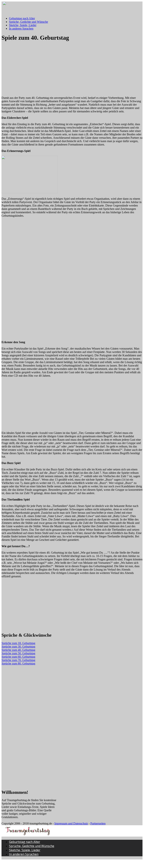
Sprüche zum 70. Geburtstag (18, 660)
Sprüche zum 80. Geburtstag (18, 663)
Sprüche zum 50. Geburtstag (18, 653)
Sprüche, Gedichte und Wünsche (28, 21)
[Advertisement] (30, 68)
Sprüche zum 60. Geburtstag (18, 656)
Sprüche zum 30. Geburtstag (18, 646)
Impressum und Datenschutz (71, 823)
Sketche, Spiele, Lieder (22, 25)
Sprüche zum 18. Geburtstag (18, 643)
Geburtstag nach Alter (22, 18)
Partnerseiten (98, 823)
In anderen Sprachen (21, 28)
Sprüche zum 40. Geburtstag (18, 649)
